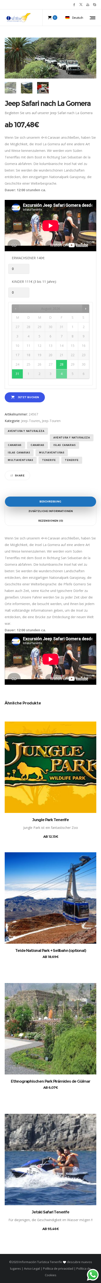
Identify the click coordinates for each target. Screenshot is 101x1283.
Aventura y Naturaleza (26, 431)
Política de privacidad (58, 1268)
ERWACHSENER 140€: (28, 258)
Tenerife (49, 460)
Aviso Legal (32, 1268)
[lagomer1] (27, 88)
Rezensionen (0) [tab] (50, 520)
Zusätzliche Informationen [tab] (50, 511)
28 (61, 364)
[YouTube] (87, 4)
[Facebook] (74, 4)
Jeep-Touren (30, 421)
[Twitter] (81, 4)
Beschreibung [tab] (50, 501)
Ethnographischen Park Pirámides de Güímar (50, 1081)
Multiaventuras (51, 452)
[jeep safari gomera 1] (43, 88)
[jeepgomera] (10, 88)
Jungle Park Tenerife (50, 819)
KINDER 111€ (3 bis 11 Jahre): (34, 281)
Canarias (15, 445)
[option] (10, 87)
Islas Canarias (64, 445)
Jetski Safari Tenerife (50, 1212)
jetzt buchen (28, 397)
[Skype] (94, 4)
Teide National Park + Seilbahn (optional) (50, 950)
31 (17, 373)
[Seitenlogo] (19, 17)
